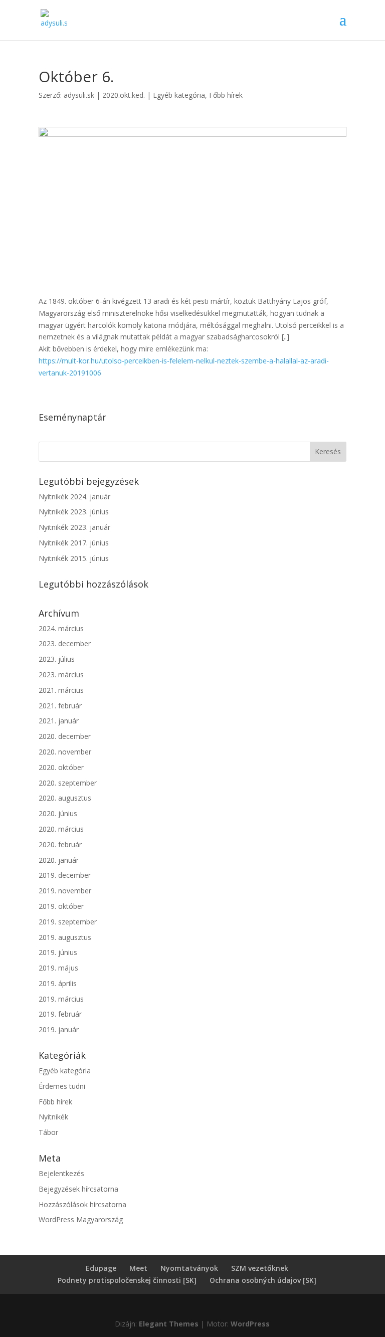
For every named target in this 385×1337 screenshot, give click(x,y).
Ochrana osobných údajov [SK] (263, 1280)
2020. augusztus (65, 798)
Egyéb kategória (179, 95)
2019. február (60, 1014)
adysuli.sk (79, 95)
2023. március (61, 674)
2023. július (57, 659)
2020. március (61, 829)
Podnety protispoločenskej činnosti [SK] (127, 1280)
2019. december (65, 875)
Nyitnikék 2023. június (74, 511)
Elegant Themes (169, 1323)
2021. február (60, 705)
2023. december (65, 643)
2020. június (58, 813)
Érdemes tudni (62, 1086)
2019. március (61, 999)
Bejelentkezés (61, 1173)
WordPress (250, 1323)
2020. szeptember (68, 783)
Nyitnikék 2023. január (74, 527)
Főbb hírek (226, 95)
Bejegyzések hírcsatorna (78, 1189)
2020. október (61, 767)
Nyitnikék (53, 1116)
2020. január (59, 860)
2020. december (65, 736)
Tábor (48, 1132)
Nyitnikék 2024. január (74, 496)
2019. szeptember (68, 921)
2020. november (65, 751)
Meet (138, 1268)
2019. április (58, 983)
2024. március (61, 628)
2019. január (59, 1029)
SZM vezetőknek (259, 1268)
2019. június (58, 952)
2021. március (61, 690)
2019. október (61, 906)
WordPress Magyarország (81, 1219)
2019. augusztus (65, 937)
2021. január (59, 720)
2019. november (65, 890)
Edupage (101, 1268)
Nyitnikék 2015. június (74, 558)
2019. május (58, 968)
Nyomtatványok (189, 1268)
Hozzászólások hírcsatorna (82, 1204)
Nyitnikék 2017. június (74, 542)
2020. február (60, 844)
